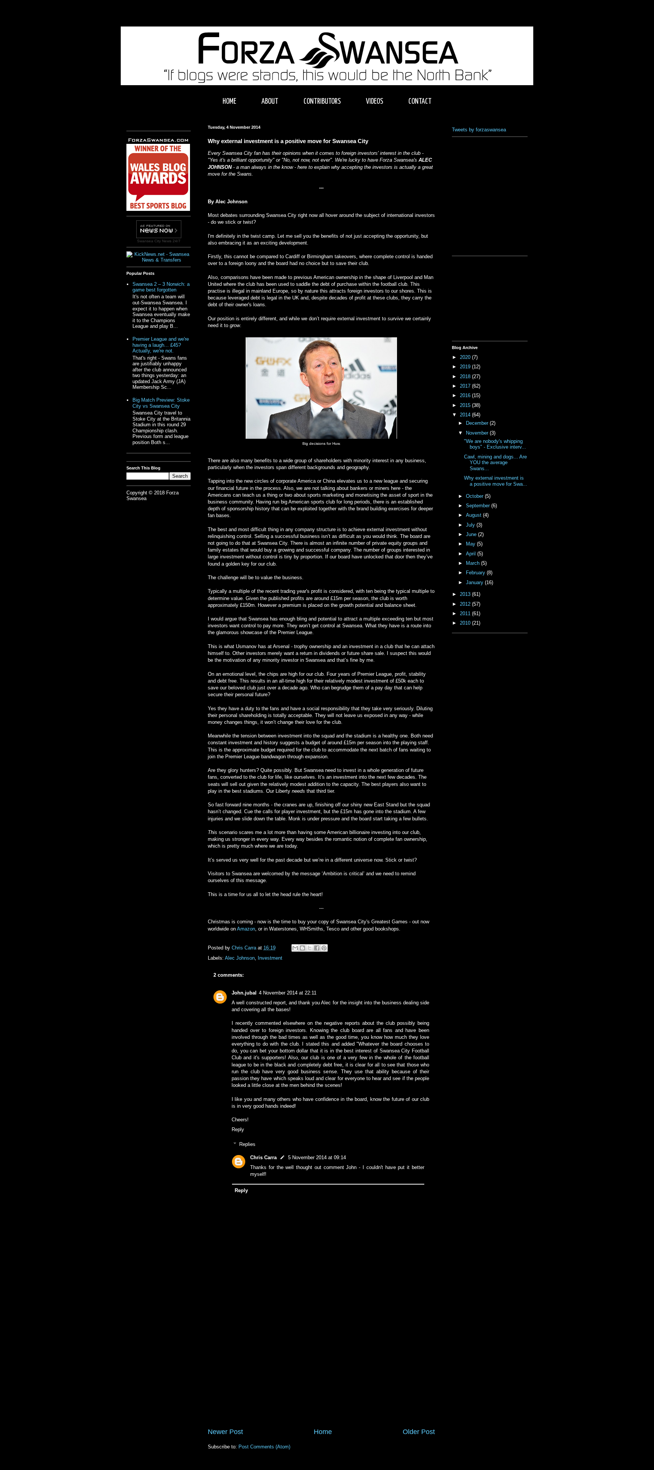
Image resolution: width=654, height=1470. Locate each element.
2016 (466, 395)
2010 (466, 623)
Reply (238, 1129)
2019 (466, 366)
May (471, 544)
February (476, 572)
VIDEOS (374, 101)
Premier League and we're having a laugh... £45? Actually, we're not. (160, 345)
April (471, 554)
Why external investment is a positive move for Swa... (495, 481)
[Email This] (295, 948)
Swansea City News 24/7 (159, 241)
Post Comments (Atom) (264, 1447)
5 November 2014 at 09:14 (317, 1157)
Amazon (246, 929)
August (474, 515)
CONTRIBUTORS (322, 101)
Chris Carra (263, 1157)
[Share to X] (309, 948)
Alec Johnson (240, 958)
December (478, 423)
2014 (466, 415)
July (471, 525)
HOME (229, 101)
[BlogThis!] (302, 948)
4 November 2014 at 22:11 (287, 993)
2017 (466, 386)
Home (323, 1432)
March (473, 563)
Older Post (419, 1432)
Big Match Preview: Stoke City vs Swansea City (161, 403)
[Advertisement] (321, 1370)
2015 (466, 405)
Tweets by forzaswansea (479, 130)
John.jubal (244, 993)
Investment (270, 958)
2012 (466, 604)
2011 (466, 613)
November (478, 433)
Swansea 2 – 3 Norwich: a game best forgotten (161, 287)
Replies (247, 1144)
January (475, 582)
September (478, 505)
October (475, 496)
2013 (466, 594)
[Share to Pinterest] (324, 948)
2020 (466, 357)
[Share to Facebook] (317, 948)
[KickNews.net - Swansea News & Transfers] (158, 260)
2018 (466, 376)
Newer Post (225, 1432)
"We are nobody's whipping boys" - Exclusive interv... (495, 444)
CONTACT (419, 101)
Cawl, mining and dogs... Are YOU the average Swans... (495, 462)
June (472, 534)
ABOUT (270, 101)
